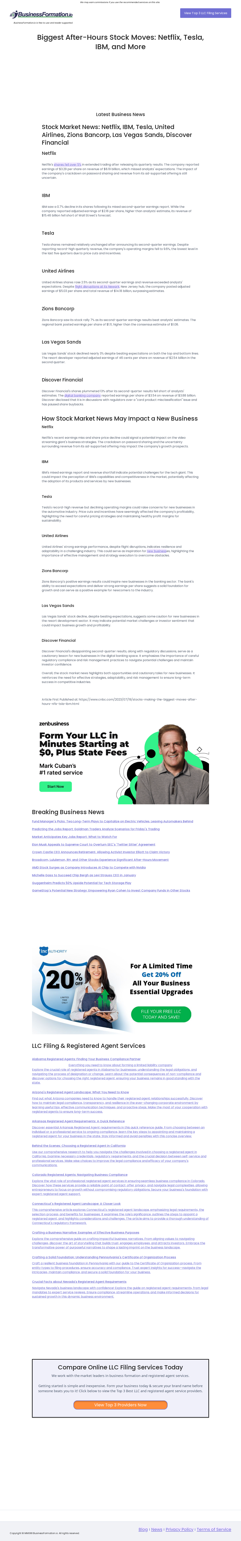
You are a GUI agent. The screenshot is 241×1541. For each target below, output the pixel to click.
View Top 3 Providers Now (120, 1405)
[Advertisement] (120, 79)
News (156, 1529)
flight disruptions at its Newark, (97, 286)
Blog (143, 1529)
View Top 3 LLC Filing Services (205, 13)
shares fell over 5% (68, 164)
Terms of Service (214, 1529)
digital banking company (82, 395)
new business (156, 551)
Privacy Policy (180, 1529)
